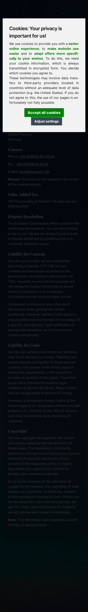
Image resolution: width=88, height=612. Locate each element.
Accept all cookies (44, 112)
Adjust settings (46, 121)
